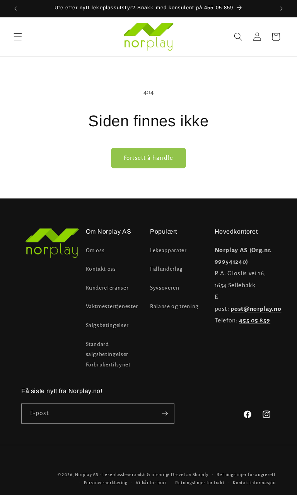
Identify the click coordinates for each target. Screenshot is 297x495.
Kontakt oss (101, 269)
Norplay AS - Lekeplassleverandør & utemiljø (122, 474)
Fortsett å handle (148, 158)
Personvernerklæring (106, 482)
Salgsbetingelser (107, 325)
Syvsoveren (164, 288)
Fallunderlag (166, 269)
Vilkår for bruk (151, 482)
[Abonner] (164, 413)
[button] (18, 36)
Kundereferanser (107, 288)
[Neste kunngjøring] (281, 8)
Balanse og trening (174, 306)
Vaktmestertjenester (112, 306)
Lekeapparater (168, 250)
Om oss (95, 250)
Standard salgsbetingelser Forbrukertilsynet (108, 354)
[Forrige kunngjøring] (15, 8)
